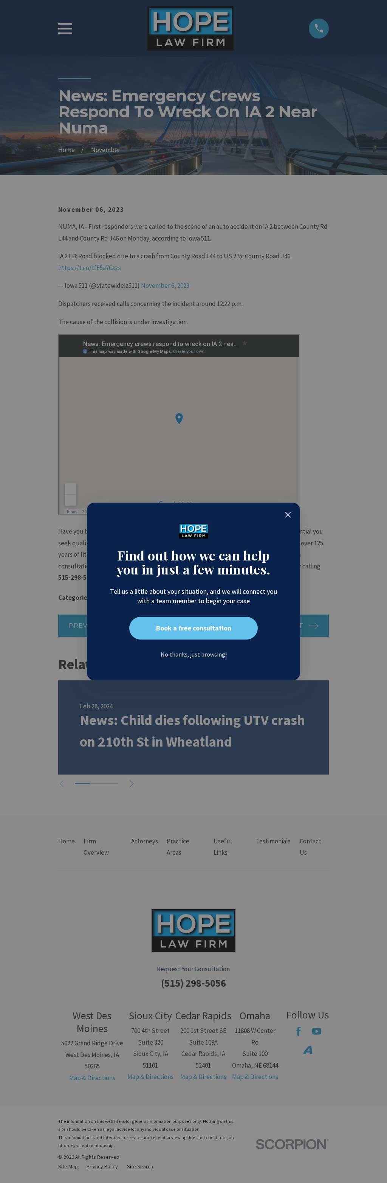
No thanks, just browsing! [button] (194, 654)
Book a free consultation (193, 628)
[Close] (288, 514)
